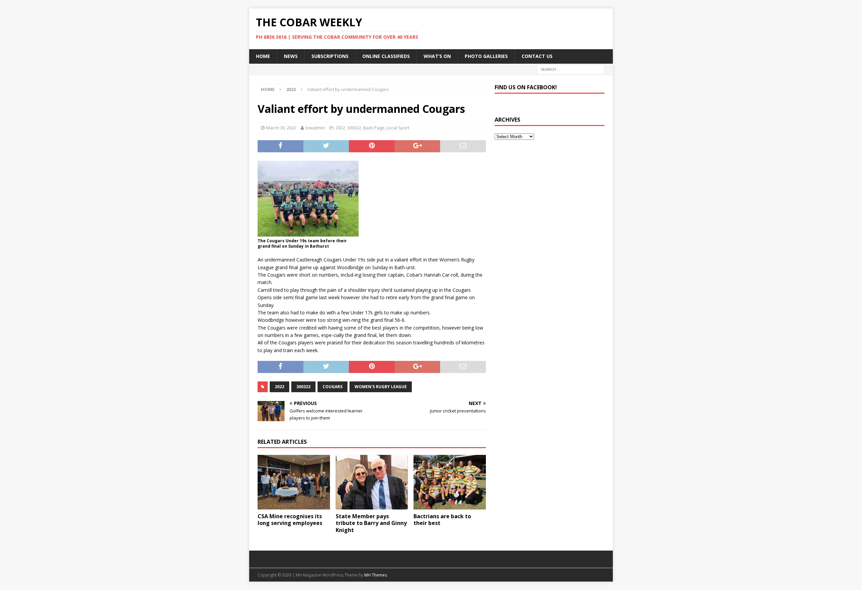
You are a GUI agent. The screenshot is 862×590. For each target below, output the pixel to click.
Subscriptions (330, 56)
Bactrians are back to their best (442, 520)
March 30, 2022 (281, 128)
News (291, 56)
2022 (340, 128)
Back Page (374, 128)
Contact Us (537, 56)
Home (263, 56)
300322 (354, 128)
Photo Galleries (486, 56)
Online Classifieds (386, 56)
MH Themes (375, 575)
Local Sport (398, 128)
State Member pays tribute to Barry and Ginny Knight (371, 523)
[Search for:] (570, 69)
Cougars (332, 387)
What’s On (437, 56)
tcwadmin (315, 128)
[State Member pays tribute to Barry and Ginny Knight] (372, 482)
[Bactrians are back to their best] (449, 482)
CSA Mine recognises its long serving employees (290, 520)
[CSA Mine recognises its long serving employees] (294, 482)
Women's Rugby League (381, 387)
